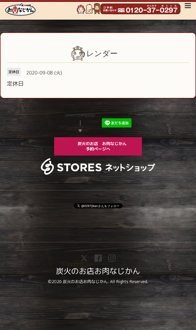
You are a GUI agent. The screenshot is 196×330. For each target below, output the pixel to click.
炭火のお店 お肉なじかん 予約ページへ (105, 146)
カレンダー (98, 53)
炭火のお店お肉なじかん (98, 271)
